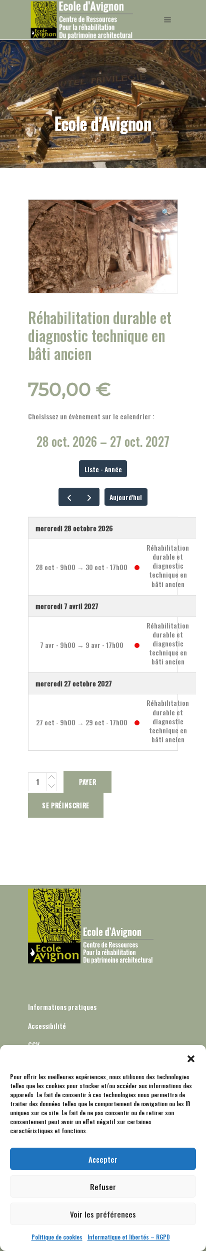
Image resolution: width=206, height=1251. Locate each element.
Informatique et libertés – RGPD (129, 1237)
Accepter (103, 1159)
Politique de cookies (57, 1237)
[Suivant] (89, 497)
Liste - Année (103, 469)
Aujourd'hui (126, 497)
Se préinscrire (66, 805)
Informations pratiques (62, 1006)
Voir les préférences (103, 1214)
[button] (191, 1057)
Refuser (103, 1186)
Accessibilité (47, 1025)
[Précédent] (68, 497)
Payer (87, 782)
